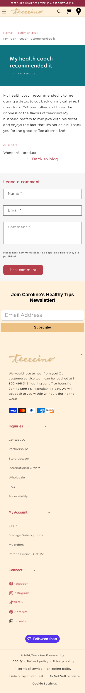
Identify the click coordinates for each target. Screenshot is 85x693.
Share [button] (13, 145)
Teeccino (38, 655)
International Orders (24, 468)
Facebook (19, 585)
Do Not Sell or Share (64, 676)
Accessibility (18, 496)
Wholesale (17, 477)
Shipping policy (59, 668)
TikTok (16, 603)
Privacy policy (63, 661)
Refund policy (37, 661)
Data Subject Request (26, 676)
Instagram (19, 594)
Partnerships (18, 449)
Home (8, 32)
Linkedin (18, 622)
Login (13, 525)
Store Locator (19, 458)
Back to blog (45, 159)
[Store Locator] (78, 11)
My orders (16, 544)
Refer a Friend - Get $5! (26, 554)
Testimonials (26, 32)
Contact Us (17, 439)
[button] (59, 11)
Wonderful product (19, 153)
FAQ (12, 486)
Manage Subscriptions (26, 535)
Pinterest (18, 613)
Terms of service (30, 668)
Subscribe (42, 327)
